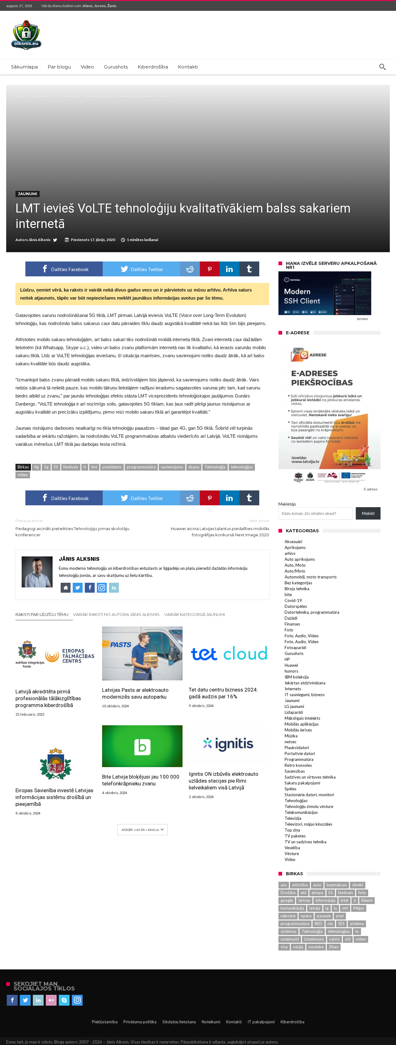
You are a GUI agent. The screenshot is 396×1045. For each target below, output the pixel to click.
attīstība (300, 884)
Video (290, 859)
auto (317, 884)
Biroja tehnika (297, 588)
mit (345, 908)
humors (291, 671)
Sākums (22, 96)
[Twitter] (25, 1000)
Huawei (291, 665)
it (85, 466)
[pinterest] (210, 268)
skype (193, 466)
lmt (94, 466)
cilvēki (357, 884)
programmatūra (141, 466)
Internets (293, 688)
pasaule (324, 915)
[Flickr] (51, 1000)
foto (362, 892)
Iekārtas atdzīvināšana (305, 682)
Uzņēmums (314, 939)
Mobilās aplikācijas (302, 724)
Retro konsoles (298, 765)
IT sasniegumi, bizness (305, 694)
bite (288, 594)
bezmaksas (337, 884)
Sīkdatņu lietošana (179, 1021)
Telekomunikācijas (301, 812)
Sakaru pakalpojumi (302, 782)
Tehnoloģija (215, 466)
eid (303, 892)
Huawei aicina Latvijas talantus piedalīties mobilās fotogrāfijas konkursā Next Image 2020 (220, 527)
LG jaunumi (294, 706)
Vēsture (292, 853)
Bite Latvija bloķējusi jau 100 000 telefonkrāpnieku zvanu (140, 780)
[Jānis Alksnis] (26, 19)
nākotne (288, 915)
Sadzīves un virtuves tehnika (310, 777)
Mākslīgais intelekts (302, 718)
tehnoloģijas (242, 466)
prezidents (112, 466)
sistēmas (288, 931)
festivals (70, 466)
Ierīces (304, 900)
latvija (314, 908)
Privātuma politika (140, 1021)
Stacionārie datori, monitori (309, 794)
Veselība (292, 847)
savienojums (172, 466)
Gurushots (294, 653)
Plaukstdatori (297, 747)
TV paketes (295, 835)
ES (56, 466)
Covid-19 (293, 600)
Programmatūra (299, 759)
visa (284, 946)
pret (340, 915)
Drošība (288, 892)
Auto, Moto (295, 565)
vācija (298, 946)
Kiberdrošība (292, 1021)
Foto (289, 629)
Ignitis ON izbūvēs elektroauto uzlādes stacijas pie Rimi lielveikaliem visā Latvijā (223, 781)
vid (348, 939)
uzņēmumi (290, 939)
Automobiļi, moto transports (311, 576)
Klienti (366, 900)
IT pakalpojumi (261, 1021)
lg (327, 908)
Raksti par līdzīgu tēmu (41, 614)
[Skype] (64, 1000)
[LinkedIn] (38, 1000)
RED (318, 923)
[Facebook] (12, 1000)
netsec (290, 741)
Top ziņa (292, 830)
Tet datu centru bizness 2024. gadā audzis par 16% (223, 693)
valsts (334, 939)
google (287, 900)
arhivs (290, 553)
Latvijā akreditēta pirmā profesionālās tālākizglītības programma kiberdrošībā (48, 698)
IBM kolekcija (297, 676)
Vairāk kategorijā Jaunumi (194, 614)
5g (46, 466)
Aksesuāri (293, 541)
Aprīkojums (295, 547)
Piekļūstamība (105, 1021)
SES (341, 923)
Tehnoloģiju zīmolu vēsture (309, 806)
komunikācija (292, 908)
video (23, 474)
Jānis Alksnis (39, 239)
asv (284, 884)
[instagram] (77, 1000)
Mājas (358, 908)
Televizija (293, 818)
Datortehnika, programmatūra (312, 612)
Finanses (292, 623)
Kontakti (234, 1021)
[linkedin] (229, 268)
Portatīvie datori (300, 753)
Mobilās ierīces (298, 729)
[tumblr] (249, 268)
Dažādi (291, 618)
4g (36, 466)
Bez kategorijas (298, 582)
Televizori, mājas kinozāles (308, 824)
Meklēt (368, 513)
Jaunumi (43, 96)
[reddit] (190, 268)
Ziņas (333, 946)
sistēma (357, 923)
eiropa (317, 892)
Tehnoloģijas (296, 800)
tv (357, 931)
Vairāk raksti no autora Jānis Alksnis (116, 614)
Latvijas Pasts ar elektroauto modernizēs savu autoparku (135, 693)
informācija (325, 900)
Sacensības (295, 771)
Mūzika (291, 735)
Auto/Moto (295, 571)
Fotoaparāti (295, 647)
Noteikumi (211, 1021)
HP (287, 659)
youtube (316, 946)
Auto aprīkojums (300, 559)
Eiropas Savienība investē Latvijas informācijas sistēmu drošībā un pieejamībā (54, 797)
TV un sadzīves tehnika (305, 841)
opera (306, 915)
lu (335, 908)
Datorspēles (296, 606)
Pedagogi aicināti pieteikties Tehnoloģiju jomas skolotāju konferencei (72, 527)
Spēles (290, 788)
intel (344, 900)
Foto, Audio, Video (302, 635)
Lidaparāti (294, 712)
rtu (330, 923)
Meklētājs (287, 504)
